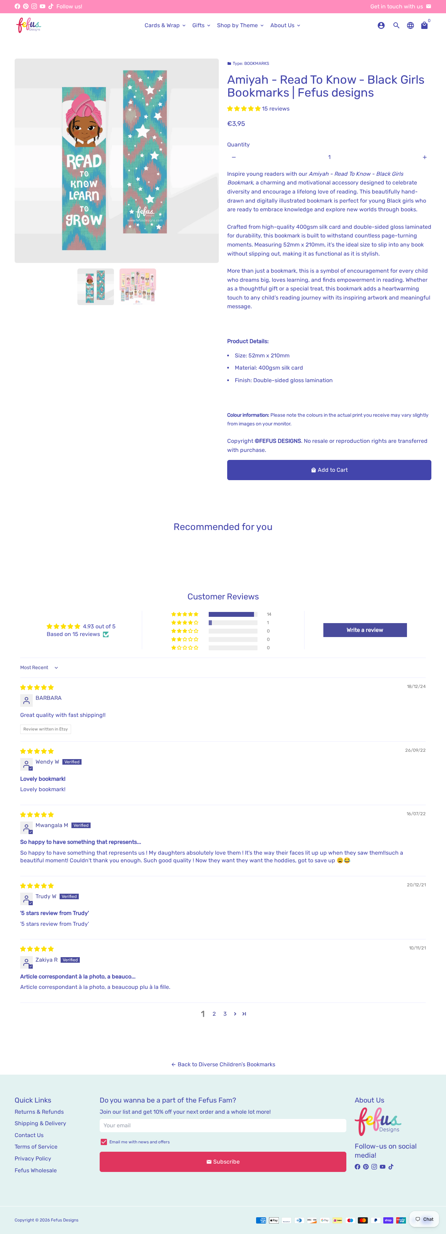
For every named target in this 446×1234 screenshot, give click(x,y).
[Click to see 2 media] (138, 286)
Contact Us (29, 1135)
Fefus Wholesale (36, 1170)
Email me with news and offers (139, 1142)
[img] (37, 687)
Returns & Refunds (39, 1111)
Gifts (202, 25)
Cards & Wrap (166, 25)
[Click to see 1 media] (95, 286)
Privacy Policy (33, 1158)
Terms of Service (36, 1146)
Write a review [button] (365, 630)
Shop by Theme (241, 25)
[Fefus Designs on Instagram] (34, 6)
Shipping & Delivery (40, 1123)
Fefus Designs (64, 1220)
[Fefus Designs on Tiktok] (51, 6)
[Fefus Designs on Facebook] (17, 6)
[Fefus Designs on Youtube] (42, 6)
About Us (285, 25)
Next (209, 160)
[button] (244, 108)
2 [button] (214, 1013)
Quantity (238, 144)
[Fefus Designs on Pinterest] (26, 6)
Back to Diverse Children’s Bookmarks (223, 1064)
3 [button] (225, 1013)
